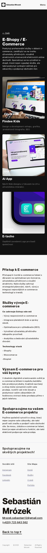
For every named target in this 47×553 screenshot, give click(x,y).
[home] (11, 5)
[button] (43, 4)
